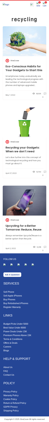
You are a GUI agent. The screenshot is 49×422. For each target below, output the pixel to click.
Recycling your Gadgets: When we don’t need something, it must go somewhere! (23, 153)
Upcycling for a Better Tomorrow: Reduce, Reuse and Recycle (24, 229)
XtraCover (14, 60)
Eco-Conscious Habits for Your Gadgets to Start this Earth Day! (24, 70)
